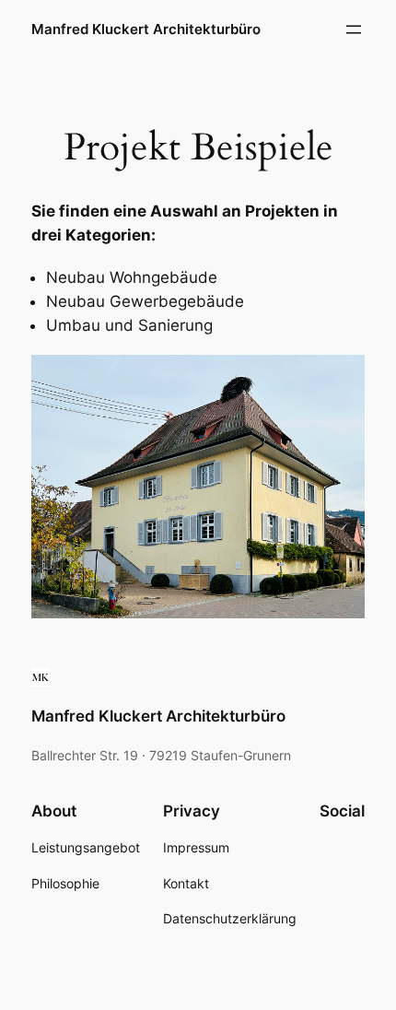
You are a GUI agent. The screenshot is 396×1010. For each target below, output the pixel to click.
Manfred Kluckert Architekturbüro (146, 29)
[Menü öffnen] (354, 29)
